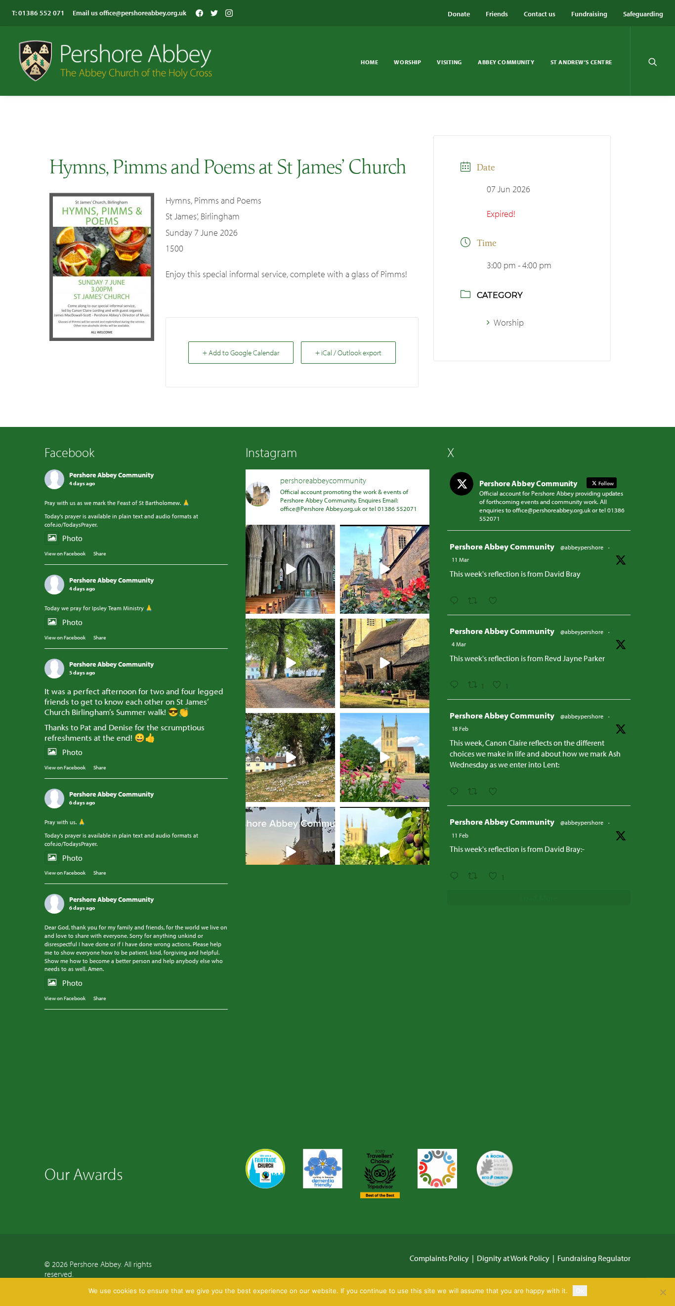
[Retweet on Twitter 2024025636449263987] (475, 791)
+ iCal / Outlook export (348, 352)
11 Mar (460, 559)
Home (369, 62)
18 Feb (460, 728)
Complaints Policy (439, 1258)
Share (99, 553)
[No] (663, 1292)
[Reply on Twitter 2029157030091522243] (456, 684)
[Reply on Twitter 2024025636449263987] (456, 791)
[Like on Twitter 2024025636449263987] (496, 791)
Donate (459, 13)
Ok (580, 1291)
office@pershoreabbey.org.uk (142, 12)
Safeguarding (643, 13)
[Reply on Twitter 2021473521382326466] (456, 876)
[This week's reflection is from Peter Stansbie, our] (290, 663)
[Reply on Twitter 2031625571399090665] (456, 600)
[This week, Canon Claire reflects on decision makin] (290, 851)
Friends (497, 13)
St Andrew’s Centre (581, 62)
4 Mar (459, 644)
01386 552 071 (41, 12)
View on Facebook (64, 553)
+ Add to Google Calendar (241, 352)
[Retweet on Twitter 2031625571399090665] (475, 600)
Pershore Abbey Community (111, 474)
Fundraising (589, 13)
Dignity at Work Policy (513, 1258)
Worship (407, 62)
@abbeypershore (581, 547)
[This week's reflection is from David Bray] (290, 569)
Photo (72, 538)
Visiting (449, 62)
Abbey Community (506, 62)
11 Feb (460, 835)
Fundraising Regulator (594, 1258)
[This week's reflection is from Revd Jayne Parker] (384, 569)
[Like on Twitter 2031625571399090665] (496, 600)
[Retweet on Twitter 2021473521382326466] (475, 876)
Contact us (539, 13)
